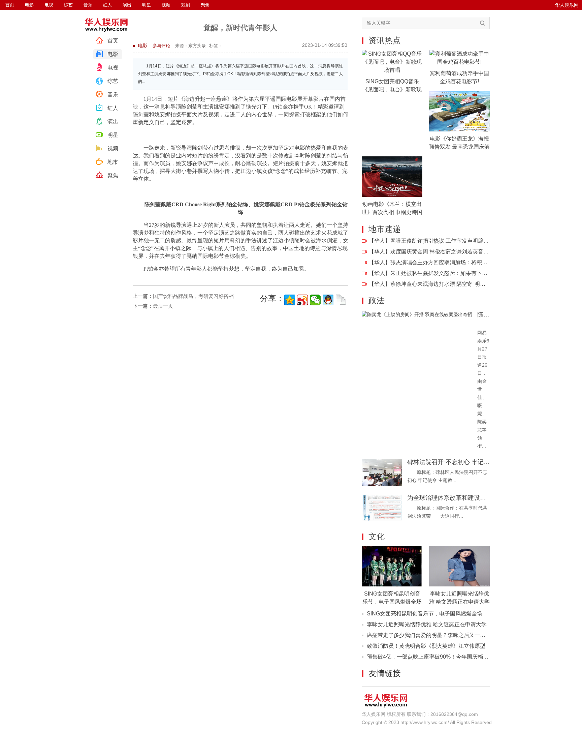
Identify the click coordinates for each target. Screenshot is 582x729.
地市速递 (384, 229)
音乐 (112, 94)
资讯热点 (384, 40)
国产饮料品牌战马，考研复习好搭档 (183, 296)
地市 (112, 162)
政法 (376, 300)
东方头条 (197, 45)
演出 (112, 121)
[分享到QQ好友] (328, 300)
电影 (112, 54)
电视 (112, 67)
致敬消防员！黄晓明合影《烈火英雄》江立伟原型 (426, 646)
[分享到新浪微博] (302, 300)
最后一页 (153, 306)
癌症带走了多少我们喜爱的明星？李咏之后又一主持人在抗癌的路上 (447, 635)
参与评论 (161, 45)
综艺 (112, 81)
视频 (112, 148)
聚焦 (112, 175)
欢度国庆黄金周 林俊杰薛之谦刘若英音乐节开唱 (447, 251)
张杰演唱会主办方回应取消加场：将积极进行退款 (449, 262)
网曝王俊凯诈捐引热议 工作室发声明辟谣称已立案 (450, 241)
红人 (112, 108)
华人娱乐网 (567, 5)
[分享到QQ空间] (289, 300)
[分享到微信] (315, 300)
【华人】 (379, 241)
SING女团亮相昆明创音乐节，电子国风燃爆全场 (424, 613)
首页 (112, 40)
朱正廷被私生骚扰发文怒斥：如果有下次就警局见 (449, 273)
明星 (112, 135)
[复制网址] (340, 300)
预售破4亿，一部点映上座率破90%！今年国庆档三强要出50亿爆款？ (449, 657)
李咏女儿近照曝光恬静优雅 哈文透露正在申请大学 (427, 624)
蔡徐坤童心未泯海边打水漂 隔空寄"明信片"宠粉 (447, 284)
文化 (376, 536)
